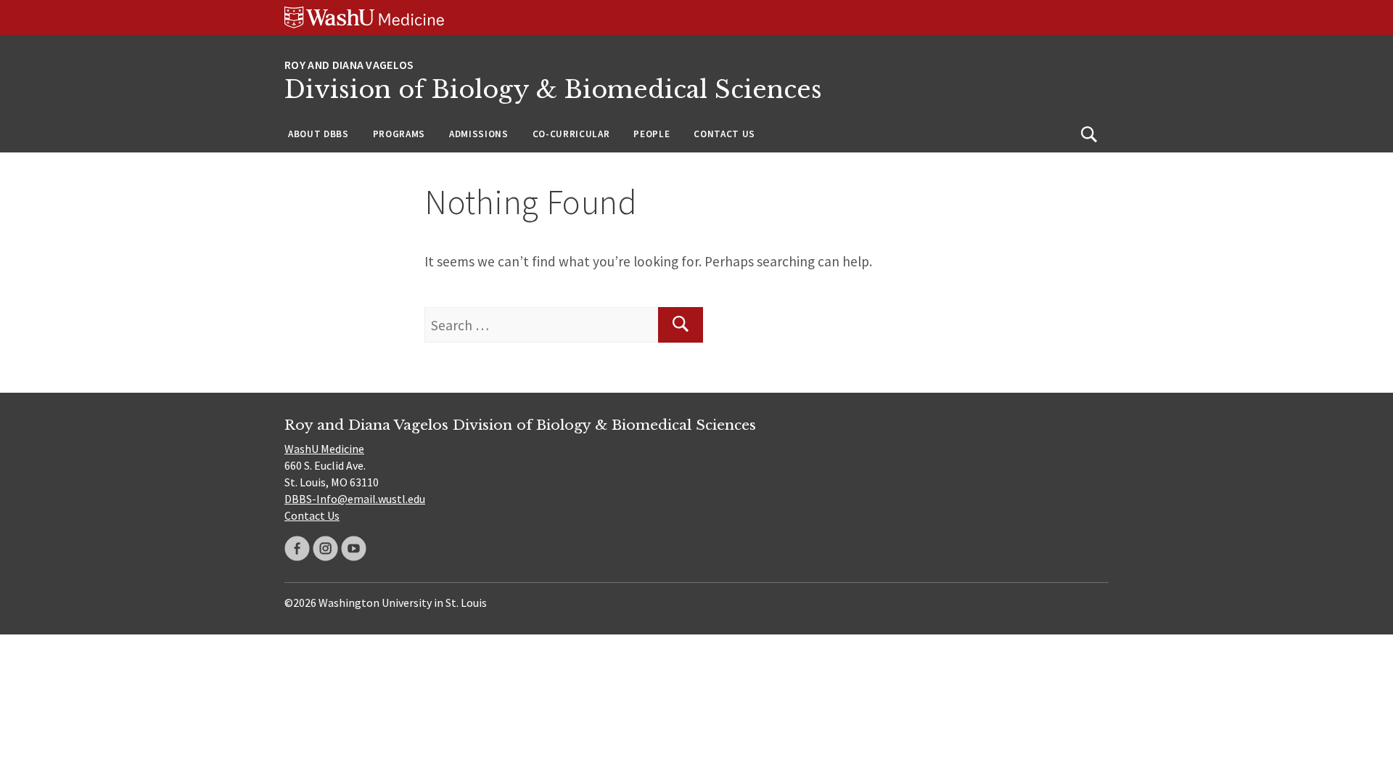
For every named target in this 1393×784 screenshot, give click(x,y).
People (651, 134)
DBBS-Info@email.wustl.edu (354, 498)
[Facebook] (297, 548)
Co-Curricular (571, 134)
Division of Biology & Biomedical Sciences (553, 90)
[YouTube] (353, 548)
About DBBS (318, 134)
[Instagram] (325, 548)
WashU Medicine (324, 448)
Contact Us (724, 134)
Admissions (479, 134)
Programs (399, 134)
